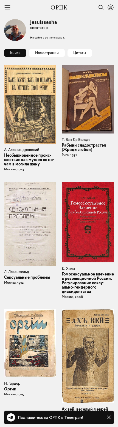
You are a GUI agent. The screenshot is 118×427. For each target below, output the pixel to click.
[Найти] (100, 7)
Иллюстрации (47, 53)
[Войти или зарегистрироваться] (110, 7)
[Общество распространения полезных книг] (59, 7)
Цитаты (79, 53)
